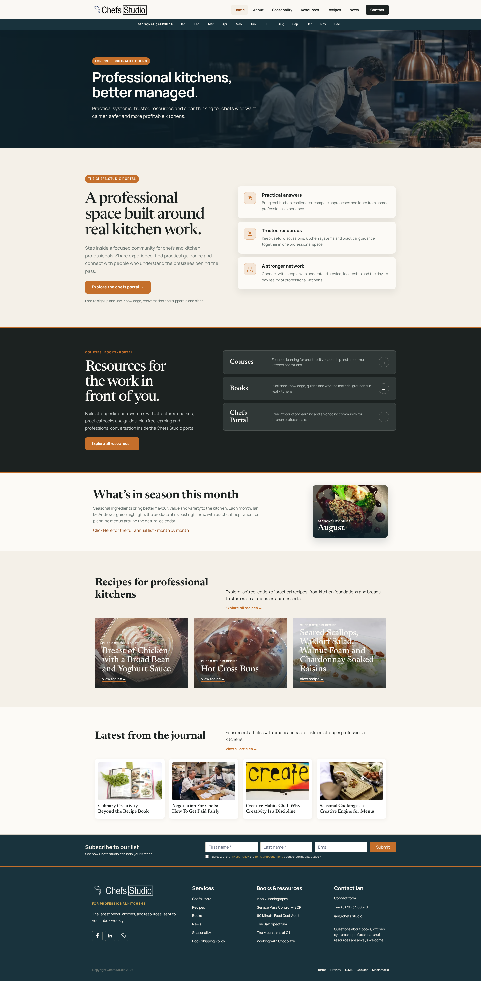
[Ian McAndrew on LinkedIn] (110, 936)
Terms (322, 970)
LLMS (349, 970)
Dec (337, 24)
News (354, 9)
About (258, 9)
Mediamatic (380, 970)
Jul (267, 24)
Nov (323, 24)
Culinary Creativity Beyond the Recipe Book (123, 809)
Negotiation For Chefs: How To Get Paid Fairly (195, 809)
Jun (253, 24)
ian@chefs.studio (348, 916)
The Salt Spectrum (272, 924)
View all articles (241, 748)
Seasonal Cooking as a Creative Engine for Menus (347, 809)
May (239, 24)
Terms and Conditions (269, 856)
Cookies (362, 970)
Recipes (334, 9)
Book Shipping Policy (208, 941)
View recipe (114, 679)
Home (239, 9)
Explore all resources (112, 443)
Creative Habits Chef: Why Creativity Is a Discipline (273, 809)
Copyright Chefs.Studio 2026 (112, 970)
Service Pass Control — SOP (279, 907)
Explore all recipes (244, 607)
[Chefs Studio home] (119, 10)
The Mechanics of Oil (273, 932)
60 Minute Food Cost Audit (278, 915)
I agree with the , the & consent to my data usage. (265, 856)
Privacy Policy (240, 856)
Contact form (345, 898)
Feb (196, 24)
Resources (310, 9)
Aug (281, 24)
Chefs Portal (202, 898)
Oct (309, 24)
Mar (211, 24)
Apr (224, 24)
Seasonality (282, 9)
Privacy (335, 970)
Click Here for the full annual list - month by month (141, 530)
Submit (383, 847)
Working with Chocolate (276, 941)
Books (197, 915)
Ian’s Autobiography (272, 898)
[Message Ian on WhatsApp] (123, 936)
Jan (183, 24)
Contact (377, 9)
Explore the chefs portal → (118, 287)
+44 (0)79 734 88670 (351, 907)
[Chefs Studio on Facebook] (97, 936)
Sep (295, 24)
